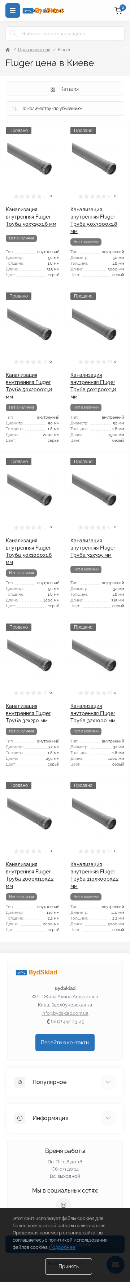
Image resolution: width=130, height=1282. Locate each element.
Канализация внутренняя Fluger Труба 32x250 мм (28, 713)
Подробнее (62, 1247)
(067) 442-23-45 (67, 1021)
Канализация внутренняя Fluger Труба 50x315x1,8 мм (31, 217)
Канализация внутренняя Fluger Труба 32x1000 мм (93, 713)
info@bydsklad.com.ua (65, 1013)
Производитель (34, 49)
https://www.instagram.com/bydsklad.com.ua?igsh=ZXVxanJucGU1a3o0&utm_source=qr (63, 1205)
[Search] (13, 33)
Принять (68, 1266)
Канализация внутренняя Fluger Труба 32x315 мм (92, 548)
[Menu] (12, 10)
